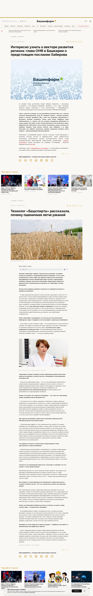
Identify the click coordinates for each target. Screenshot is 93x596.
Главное (6, 26)
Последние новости (83, 26)
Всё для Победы (58, 26)
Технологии (43, 26)
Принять (76, 591)
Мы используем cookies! (16, 589)
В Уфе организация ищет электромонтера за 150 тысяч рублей (70, 31)
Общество (27, 26)
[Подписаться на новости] (52, 160)
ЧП (37, 26)
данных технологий (30, 592)
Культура (50, 26)
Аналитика (67, 26)
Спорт (33, 26)
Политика (12, 26)
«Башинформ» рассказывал (40, 148)
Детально (20, 200)
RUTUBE (32, 144)
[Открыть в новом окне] (20, 160)
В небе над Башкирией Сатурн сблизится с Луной (44, 31)
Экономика (20, 26)
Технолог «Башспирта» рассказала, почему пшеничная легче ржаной (20, 31)
